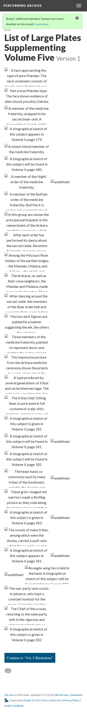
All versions (62, 695)
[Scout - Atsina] (26, 536)
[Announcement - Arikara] (26, 262)
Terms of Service (51, 700)
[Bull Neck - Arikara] (26, 200)
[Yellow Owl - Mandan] (26, 77)
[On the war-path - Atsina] (26, 498)
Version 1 (10, 695)
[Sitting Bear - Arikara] (26, 164)
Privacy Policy (71, 700)
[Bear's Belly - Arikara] (26, 115)
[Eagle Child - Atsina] (26, 441)
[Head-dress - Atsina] (26, 556)
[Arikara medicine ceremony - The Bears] (26, 302)
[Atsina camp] (60, 517)
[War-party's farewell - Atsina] (60, 555)
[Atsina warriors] (13, 574)
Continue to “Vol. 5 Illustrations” (30, 657)
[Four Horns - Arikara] (26, 134)
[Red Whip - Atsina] (26, 518)
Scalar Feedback (14, 705)
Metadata (76, 695)
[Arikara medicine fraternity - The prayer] (26, 364)
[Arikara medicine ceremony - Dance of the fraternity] (26, 241)
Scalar (27, 700)
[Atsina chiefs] (60, 478)
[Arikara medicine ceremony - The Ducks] (26, 343)
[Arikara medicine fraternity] (26, 221)
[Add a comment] (9, 671)
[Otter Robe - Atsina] (26, 634)
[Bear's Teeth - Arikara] (26, 182)
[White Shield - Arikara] (26, 149)
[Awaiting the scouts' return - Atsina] (26, 595)
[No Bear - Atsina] (26, 424)
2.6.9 (36, 700)
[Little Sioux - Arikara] (60, 182)
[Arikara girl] (26, 384)
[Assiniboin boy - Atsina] (26, 478)
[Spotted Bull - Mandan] (26, 96)
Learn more (41, 24)
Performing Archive (22, 5)
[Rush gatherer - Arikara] (26, 282)
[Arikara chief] (26, 404)
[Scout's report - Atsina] (26, 615)
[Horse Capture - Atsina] (26, 459)
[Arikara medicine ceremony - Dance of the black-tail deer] (26, 323)
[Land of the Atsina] (60, 441)
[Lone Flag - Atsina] (47, 574)
